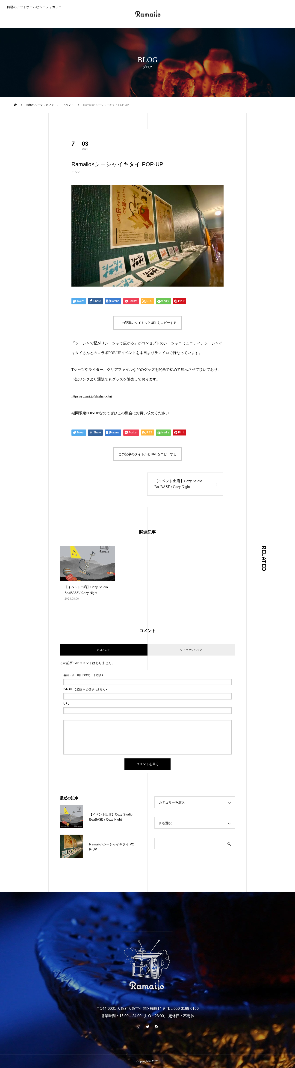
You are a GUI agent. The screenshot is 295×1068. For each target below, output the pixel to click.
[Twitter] (147, 1026)
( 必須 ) (83, 675)
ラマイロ (161, 353)
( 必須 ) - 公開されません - (85, 689)
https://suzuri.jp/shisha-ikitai (91, 396)
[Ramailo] (147, 13)
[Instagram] (138, 1026)
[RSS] (156, 1026)
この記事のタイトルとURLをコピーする (147, 323)
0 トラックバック (191, 649)
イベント (77, 172)
